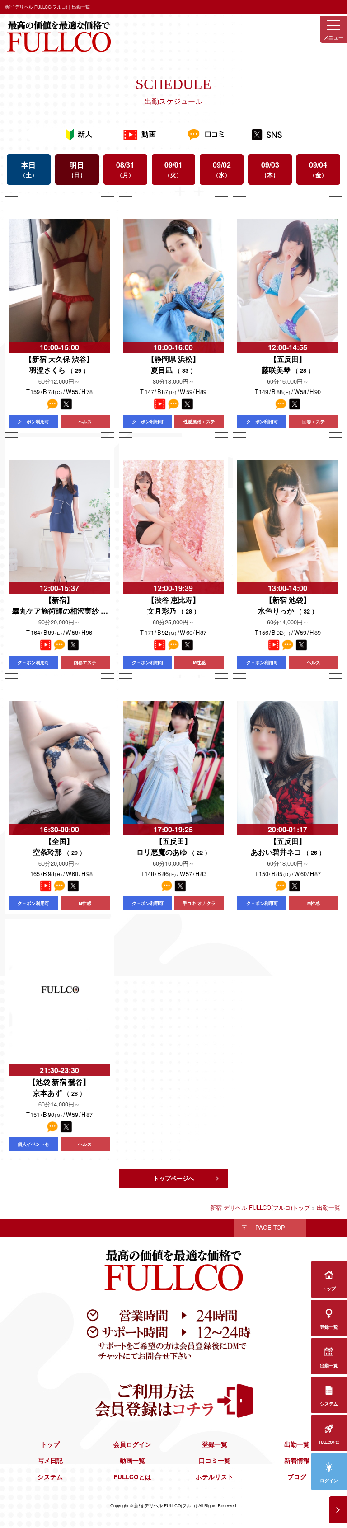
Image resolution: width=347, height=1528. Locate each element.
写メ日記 (50, 1460)
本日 (28, 169)
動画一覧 (132, 1460)
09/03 (270, 169)
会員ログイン (132, 1444)
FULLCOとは (132, 1476)
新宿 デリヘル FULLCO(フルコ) (165, 1505)
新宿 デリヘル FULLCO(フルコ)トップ (260, 1207)
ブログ (296, 1476)
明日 (77, 169)
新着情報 (296, 1460)
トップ (50, 1444)
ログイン (329, 1480)
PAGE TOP (270, 1227)
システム (50, 1476)
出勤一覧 (296, 1444)
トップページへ (173, 1178)
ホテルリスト (215, 1476)
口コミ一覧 (214, 1460)
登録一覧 (214, 1444)
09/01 (173, 169)
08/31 (125, 169)
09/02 (222, 169)
